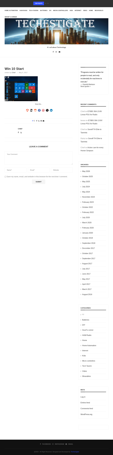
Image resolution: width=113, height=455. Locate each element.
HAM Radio (23, 10)
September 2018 (88, 243)
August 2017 (87, 264)
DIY (50, 10)
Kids (71, 10)
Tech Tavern (33, 10)
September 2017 (88, 258)
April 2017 (86, 284)
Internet (78, 10)
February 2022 (88, 212)
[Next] (48, 3)
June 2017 (86, 274)
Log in (83, 397)
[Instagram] (56, 52)
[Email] (59, 52)
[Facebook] (53, 52)
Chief (13, 72)
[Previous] (46, 3)
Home (91, 10)
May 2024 (86, 192)
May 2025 (86, 182)
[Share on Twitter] (39, 121)
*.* (83, 315)
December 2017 (88, 248)
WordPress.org (86, 414)
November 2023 (88, 197)
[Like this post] (34, 121)
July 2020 (86, 217)
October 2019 (87, 238)
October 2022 (87, 207)
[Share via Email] (43, 121)
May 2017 (86, 279)
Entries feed (85, 403)
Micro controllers (60, 10)
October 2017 (87, 253)
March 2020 (86, 223)
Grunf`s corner (87, 330)
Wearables (99, 10)
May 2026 (86, 171)
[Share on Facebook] (36, 121)
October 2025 (87, 176)
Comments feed (87, 408)
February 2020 (88, 228)
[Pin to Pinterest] (41, 121)
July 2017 (86, 269)
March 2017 (86, 289)
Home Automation (11, 10)
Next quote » (85, 86)
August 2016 (87, 294)
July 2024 (86, 187)
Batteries (43, 10)
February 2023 (88, 202)
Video (85, 10)
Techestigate (75, 452)
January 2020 (87, 233)
